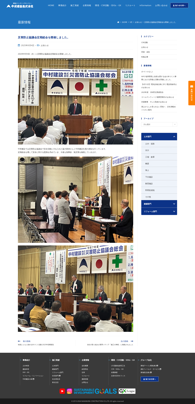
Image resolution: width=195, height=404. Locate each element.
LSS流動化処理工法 (118, 366)
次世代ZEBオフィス (118, 376)
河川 (147, 150)
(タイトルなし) (147, 71)
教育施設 (149, 183)
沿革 (83, 372)
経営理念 (85, 369)
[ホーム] (118, 22)
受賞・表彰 (145, 52)
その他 (148, 197)
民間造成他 (150, 190)
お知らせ (45, 45)
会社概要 (85, 366)
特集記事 (144, 57)
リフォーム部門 (57, 372)
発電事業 (114, 372)
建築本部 (26, 369)
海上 (147, 170)
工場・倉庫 (150, 157)
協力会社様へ (180, 5)
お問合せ (85, 382)
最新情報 (85, 379)
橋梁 (147, 163)
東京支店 (55, 382)
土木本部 (26, 366)
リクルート (86, 376)
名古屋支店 (56, 379)
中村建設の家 (28, 379)
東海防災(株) (145, 372)
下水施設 (149, 177)
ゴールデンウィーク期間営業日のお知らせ (157, 97)
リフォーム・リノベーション (33, 376)
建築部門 (55, 369)
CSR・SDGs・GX (117, 369)
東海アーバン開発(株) (148, 366)
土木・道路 (150, 143)
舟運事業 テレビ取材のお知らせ (154, 102)
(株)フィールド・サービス (150, 369)
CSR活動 (144, 42)
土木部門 (55, 366)
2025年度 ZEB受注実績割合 (152, 92)
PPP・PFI (26, 372)
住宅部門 (55, 376)
